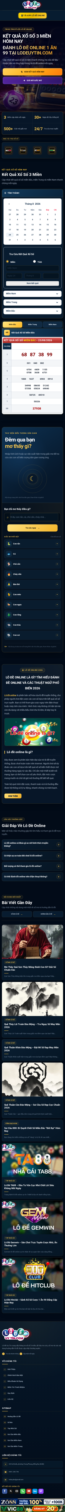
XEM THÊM (13, 796)
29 (25, 215)
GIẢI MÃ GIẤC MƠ (32, 80)
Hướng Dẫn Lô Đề (12, 1416)
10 (10, 225)
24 (10, 235)
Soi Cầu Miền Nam (13, 1440)
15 (48, 225)
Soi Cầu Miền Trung (13, 1446)
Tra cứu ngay (33, 528)
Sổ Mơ (8, 1422)
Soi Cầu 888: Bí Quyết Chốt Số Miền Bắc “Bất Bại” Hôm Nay (32, 1129)
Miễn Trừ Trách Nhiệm (15, 1387)
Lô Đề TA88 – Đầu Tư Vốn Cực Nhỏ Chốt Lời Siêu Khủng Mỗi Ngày (29, 1187)
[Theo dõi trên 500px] (34, 1491)
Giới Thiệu (10, 1369)
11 (17, 225)
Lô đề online (10, 695)
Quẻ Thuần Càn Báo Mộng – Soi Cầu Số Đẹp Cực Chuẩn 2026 (32, 1106)
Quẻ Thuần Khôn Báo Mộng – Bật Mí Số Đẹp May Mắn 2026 (31, 1049)
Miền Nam (11, 293)
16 (55, 225)
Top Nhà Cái (10, 1428)
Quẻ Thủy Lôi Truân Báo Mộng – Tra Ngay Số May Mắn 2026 (32, 1026)
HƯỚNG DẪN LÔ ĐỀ (48, 914)
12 (25, 225)
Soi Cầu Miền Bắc (12, 1434)
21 (40, 230)
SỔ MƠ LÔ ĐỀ (17, 914)
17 (10, 230)
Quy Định (9, 1393)
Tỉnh (39, 262)
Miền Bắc (10, 311)
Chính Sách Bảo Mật (14, 1375)
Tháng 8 (29, 203)
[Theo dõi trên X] (10, 1491)
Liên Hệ (9, 1399)
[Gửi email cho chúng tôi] (16, 1491)
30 (32, 215)
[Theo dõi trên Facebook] (4, 1491)
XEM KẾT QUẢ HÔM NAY (32, 71)
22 (48, 230)
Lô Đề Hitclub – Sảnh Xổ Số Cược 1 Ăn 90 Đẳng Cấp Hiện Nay (30, 1301)
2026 (37, 203)
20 (32, 230)
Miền (12, 262)
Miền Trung (11, 302)
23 (55, 230)
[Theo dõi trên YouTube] (28, 1491)
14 (40, 225)
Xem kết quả (33, 283)
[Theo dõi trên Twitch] (41, 1491)
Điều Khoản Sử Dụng (14, 1381)
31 (40, 215)
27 (10, 215)
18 (17, 230)
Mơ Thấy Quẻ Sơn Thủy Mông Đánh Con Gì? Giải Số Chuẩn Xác (30, 968)
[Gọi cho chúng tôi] (22, 1491)
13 (32, 225)
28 (17, 215)
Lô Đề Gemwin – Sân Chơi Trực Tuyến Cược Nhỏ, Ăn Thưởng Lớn (30, 1244)
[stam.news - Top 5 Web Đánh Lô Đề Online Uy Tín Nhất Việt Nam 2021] (33, 5)
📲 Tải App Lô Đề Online (32, 15)
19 (25, 230)
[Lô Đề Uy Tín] (17, 1334)
